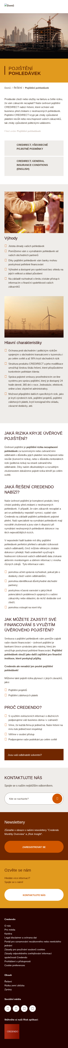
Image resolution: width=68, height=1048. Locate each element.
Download (34, 148)
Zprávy (8, 989)
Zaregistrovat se (34, 847)
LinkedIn (7, 1008)
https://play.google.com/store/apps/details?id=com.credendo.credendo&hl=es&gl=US (32, 1035)
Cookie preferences (14, 965)
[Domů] (9, 7)
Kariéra (8, 933)
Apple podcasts (32, 1008)
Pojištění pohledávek (29, 131)
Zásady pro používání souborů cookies (24, 949)
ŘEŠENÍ (18, 87)
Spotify (24, 1008)
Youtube (16, 1008)
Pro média (9, 929)
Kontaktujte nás (34, 895)
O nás (7, 925)
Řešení (8, 981)
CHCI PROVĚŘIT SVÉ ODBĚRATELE (34, 754)
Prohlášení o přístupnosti (17, 961)
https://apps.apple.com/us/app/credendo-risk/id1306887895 (31, 1027)
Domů (7, 87)
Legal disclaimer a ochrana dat (20, 937)
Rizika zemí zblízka (14, 985)
